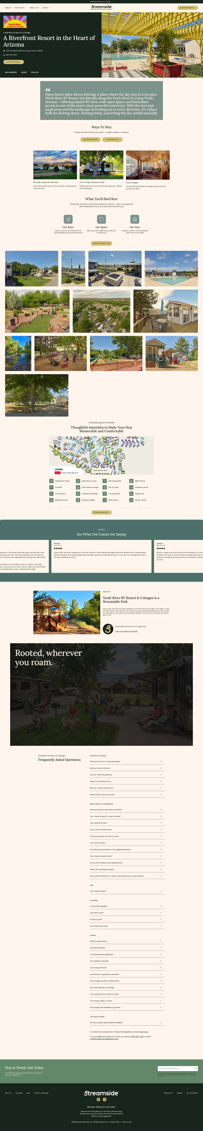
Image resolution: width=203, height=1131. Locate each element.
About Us (8, 8)
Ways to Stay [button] (19, 8)
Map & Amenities (11, 72)
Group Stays (168, 1093)
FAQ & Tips (34, 72)
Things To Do (34, 8)
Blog (28, 1093)
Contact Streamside (41, 1093)
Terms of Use (126, 1122)
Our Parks (19, 1093)
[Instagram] (104, 1099)
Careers (179, 1093)
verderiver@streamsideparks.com (104, 1039)
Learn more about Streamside (126, 631)
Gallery (24, 72)
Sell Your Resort (192, 1093)
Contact (45, 8)
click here (144, 1032)
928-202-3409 (137, 1036)
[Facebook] (98, 1099)
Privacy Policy (114, 1122)
